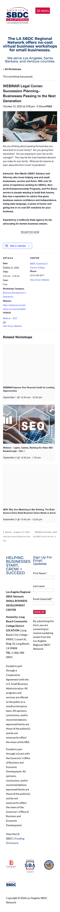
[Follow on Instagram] (26, 583)
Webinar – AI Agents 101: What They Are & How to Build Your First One (16, 536)
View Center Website (39, 279)
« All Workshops (12, 69)
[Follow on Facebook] (8, 583)
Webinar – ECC (10, 318)
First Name (40, 573)
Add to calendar (18, 245)
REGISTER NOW (30, 232)
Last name (39, 586)
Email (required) (43, 598)
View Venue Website (12, 326)
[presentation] (29, 364)
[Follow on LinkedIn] (20, 583)
